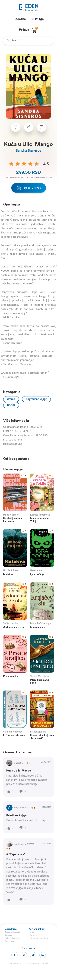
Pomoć (31, 932)
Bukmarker (32, 935)
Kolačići (46, 963)
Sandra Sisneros (28, 150)
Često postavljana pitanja (38, 938)
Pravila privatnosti (32, 963)
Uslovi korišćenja (14, 963)
